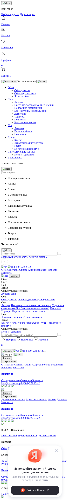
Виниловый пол (23, 131)
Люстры (18, 102)
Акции (32, 269)
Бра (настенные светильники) (30, 110)
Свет (10, 99)
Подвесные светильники (28, 107)
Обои (11, 87)
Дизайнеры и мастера (13, 399)
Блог (11, 364)
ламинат (12, 256)
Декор (11, 137)
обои (4, 256)
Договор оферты (47, 435)
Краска (18, 140)
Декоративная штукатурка (28, 143)
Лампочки (20, 113)
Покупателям (9, 361)
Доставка (13, 269)
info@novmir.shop (11, 383)
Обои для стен (22, 90)
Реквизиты (57, 364)
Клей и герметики (24, 154)
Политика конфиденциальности (19, 435)
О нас (4, 269)
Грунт (17, 145)
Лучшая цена (15, 157)
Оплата (23, 269)
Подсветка (20, 119)
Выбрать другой (10, 14)
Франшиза (26, 380)
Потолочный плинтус (26, 148)
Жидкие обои (21, 96)
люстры (43, 256)
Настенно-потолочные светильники (34, 105)
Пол (10, 125)
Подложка (20, 134)
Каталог (14, 276)
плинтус (33, 256)
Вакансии (41, 269)
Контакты (6, 272)
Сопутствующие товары (21, 151)
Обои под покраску (25, 93)
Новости (52, 269)
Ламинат (19, 128)
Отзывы (18, 364)
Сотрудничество (41, 364)
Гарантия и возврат (36, 399)
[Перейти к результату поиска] (59, 254)
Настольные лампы (25, 122)
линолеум (22, 256)
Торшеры (19, 116)
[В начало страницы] (4, 264)
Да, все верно (27, 14)
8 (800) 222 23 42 (30, 383)
